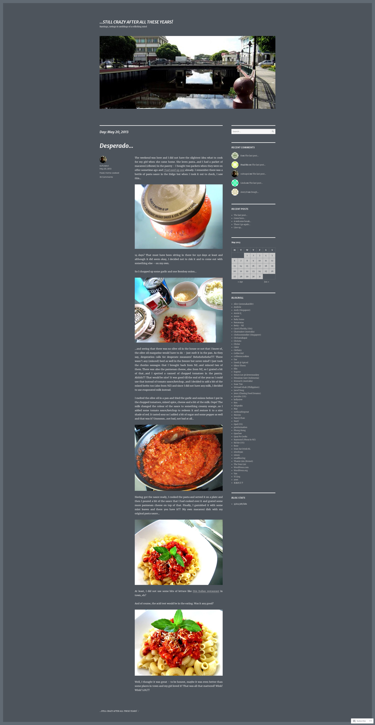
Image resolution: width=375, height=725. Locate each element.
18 (266, 266)
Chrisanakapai (240, 338)
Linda (243, 183)
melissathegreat (241, 412)
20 (234, 271)
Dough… (255, 192)
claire (236, 347)
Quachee (238, 433)
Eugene (237, 372)
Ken (235, 402)
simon (237, 455)
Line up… (238, 227)
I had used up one (174, 170)
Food (102, 173)
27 (234, 276)
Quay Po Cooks (240, 436)
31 (260, 276)
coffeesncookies (241, 356)
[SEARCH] (272, 131)
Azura (236, 316)
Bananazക (239, 322)
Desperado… (116, 145)
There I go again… (242, 224)
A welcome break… (242, 221)
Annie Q (237, 313)
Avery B (244, 192)
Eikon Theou (240, 365)
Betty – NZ (239, 325)
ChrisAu (237, 341)
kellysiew (238, 399)
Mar (236, 409)
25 (266, 271)
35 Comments (106, 177)
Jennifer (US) (240, 396)
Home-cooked (112, 173)
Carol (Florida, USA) (243, 328)
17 (260, 266)
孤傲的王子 (238, 483)
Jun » (266, 282)
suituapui (104, 165)
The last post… (252, 155)
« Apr (240, 282)
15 (247, 266)
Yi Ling (237, 476)
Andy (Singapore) (242, 310)
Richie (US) (239, 442)
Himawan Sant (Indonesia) (246, 378)
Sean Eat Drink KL (242, 449)
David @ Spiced (241, 362)
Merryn (237, 415)
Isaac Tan (238, 384)
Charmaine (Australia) (244, 331)
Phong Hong (240, 430)
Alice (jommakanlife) (244, 304)
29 (247, 276)
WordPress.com (241, 467)
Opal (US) (238, 424)
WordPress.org (241, 470)
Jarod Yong (239, 390)
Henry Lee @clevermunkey (246, 375)
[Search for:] (250, 131)
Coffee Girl (239, 353)
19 (272, 266)
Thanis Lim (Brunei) (243, 461)
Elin (235, 368)
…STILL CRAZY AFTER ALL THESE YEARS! (136, 22)
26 (272, 271)
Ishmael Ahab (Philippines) (246, 387)
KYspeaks (238, 405)
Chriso (237, 344)
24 (259, 271)
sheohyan (238, 452)
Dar (235, 359)
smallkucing (239, 458)
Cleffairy (238, 350)
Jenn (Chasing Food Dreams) (247, 393)
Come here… (239, 218)
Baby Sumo (239, 319)
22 (247, 271)
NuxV (236, 421)
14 (241, 266)
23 (253, 271)
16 (253, 266)
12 (272, 260)
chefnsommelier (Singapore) (247, 335)
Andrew (237, 307)
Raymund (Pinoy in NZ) (245, 439)
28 (241, 276)
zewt (236, 479)
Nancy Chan (239, 418)
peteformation (240, 427)
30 (253, 276)
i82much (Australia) (243, 381)
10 (260, 260)
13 (235, 266)
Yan (235, 473)
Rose (236, 446)
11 (266, 260)
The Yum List (240, 464)
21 (241, 271)
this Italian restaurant (206, 591)
